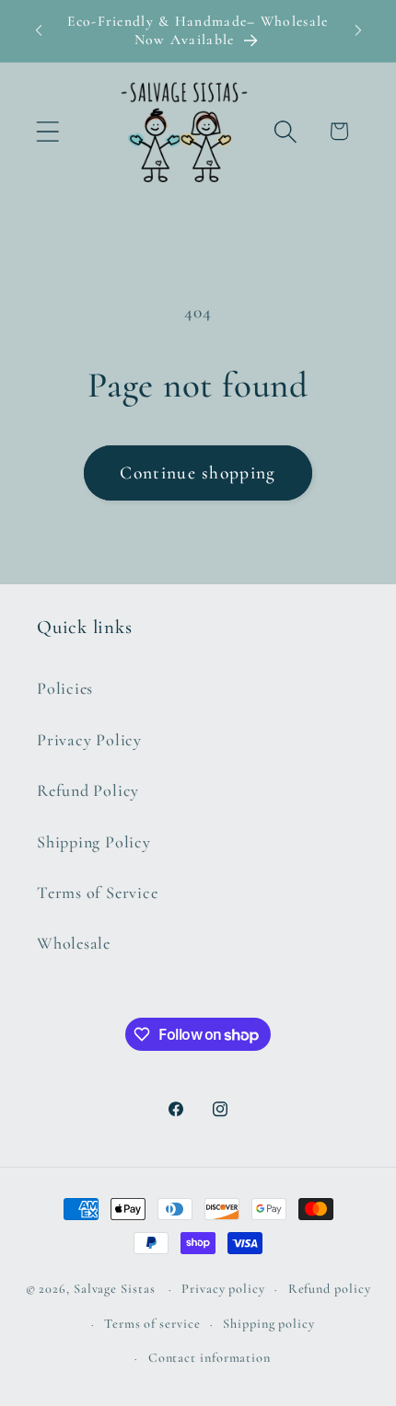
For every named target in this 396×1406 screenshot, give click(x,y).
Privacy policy (223, 1289)
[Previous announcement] (38, 30)
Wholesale (74, 943)
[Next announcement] (358, 30)
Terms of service (152, 1323)
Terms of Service (97, 892)
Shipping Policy (94, 842)
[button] (47, 131)
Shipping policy (269, 1323)
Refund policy (329, 1289)
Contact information (209, 1358)
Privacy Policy (89, 740)
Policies (65, 688)
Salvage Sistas (115, 1289)
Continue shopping (197, 473)
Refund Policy (88, 790)
